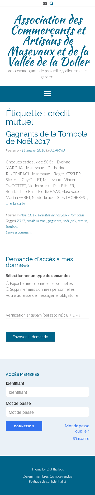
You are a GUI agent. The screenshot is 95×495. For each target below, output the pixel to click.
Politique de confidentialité (47, 481)
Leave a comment (19, 232)
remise (82, 221)
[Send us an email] (45, 3)
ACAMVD (57, 150)
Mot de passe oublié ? (77, 428)
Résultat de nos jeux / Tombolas (61, 215)
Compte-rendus (61, 476)
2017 (21, 221)
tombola (12, 226)
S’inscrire (81, 438)
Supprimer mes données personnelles (42, 289)
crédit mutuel (36, 221)
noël (66, 221)
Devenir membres (36, 476)
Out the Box (55, 469)
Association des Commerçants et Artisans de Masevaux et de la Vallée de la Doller (48, 40)
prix (73, 221)
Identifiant (15, 383)
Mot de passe (18, 403)
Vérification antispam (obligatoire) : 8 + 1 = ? (43, 315)
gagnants (54, 221)
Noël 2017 (28, 215)
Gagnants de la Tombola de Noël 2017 (47, 138)
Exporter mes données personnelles (41, 283)
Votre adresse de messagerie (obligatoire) (42, 295)
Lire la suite (16, 203)
